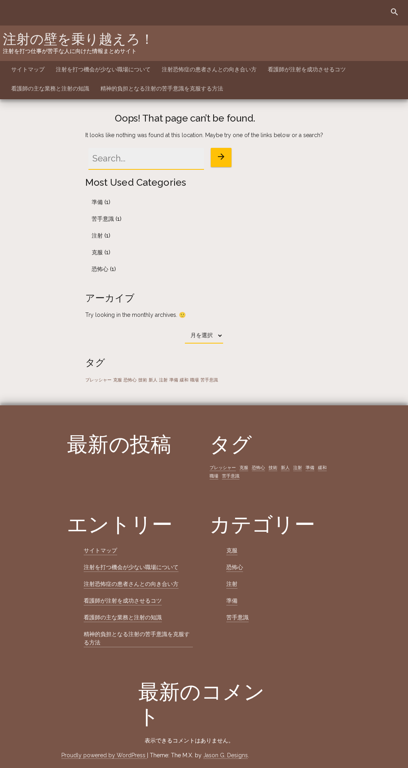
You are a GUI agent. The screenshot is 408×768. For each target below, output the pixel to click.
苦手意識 (103, 219)
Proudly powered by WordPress (104, 755)
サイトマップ (28, 69)
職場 (194, 379)
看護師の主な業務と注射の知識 (50, 88)
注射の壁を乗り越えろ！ (78, 39)
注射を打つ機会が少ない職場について (103, 69)
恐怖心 (100, 269)
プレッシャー (98, 379)
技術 (142, 379)
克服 (97, 252)
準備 (97, 202)
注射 (97, 235)
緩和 (184, 379)
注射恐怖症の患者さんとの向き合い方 (209, 69)
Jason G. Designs (225, 755)
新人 (153, 379)
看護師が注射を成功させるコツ (307, 69)
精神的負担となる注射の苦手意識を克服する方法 (161, 88)
